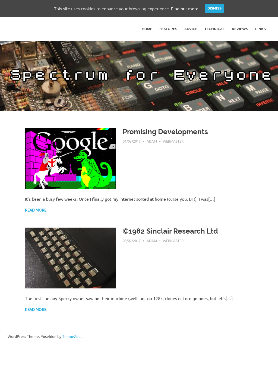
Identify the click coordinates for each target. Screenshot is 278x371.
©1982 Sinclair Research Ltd (170, 231)
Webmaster (173, 141)
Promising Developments (165, 132)
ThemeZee (71, 336)
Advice (190, 29)
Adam (152, 141)
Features (168, 29)
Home (147, 29)
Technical (214, 29)
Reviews (240, 29)
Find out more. (185, 8)
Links (260, 29)
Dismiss (214, 8)
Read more (35, 210)
